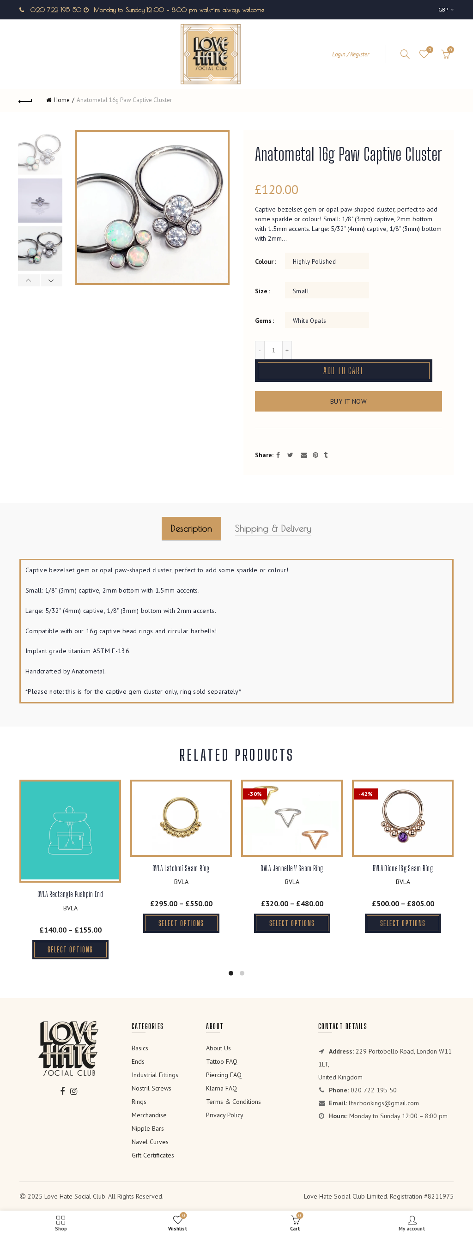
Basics (140, 1048)
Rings (139, 1101)
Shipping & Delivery (273, 528)
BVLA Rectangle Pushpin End (70, 894)
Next (51, 280)
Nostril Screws (151, 1088)
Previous (29, 280)
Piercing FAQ (224, 1075)
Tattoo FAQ (221, 1061)
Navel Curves (150, 1142)
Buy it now (348, 401)
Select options (70, 949)
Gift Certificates (153, 1155)
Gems (263, 321)
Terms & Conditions (233, 1101)
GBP (443, 9)
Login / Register (350, 54)
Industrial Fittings (155, 1075)
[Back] (25, 100)
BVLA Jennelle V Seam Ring (292, 868)
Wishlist (430, 50)
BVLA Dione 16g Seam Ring (403, 868)
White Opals (309, 321)
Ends (138, 1061)
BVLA (70, 908)
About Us (218, 1048)
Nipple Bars (148, 1128)
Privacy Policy (224, 1115)
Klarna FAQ (221, 1088)
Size (261, 291)
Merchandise (149, 1115)
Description (191, 528)
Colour (264, 262)
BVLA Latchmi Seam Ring (181, 868)
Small (301, 291)
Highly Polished (314, 262)
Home (62, 100)
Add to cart (343, 370)
